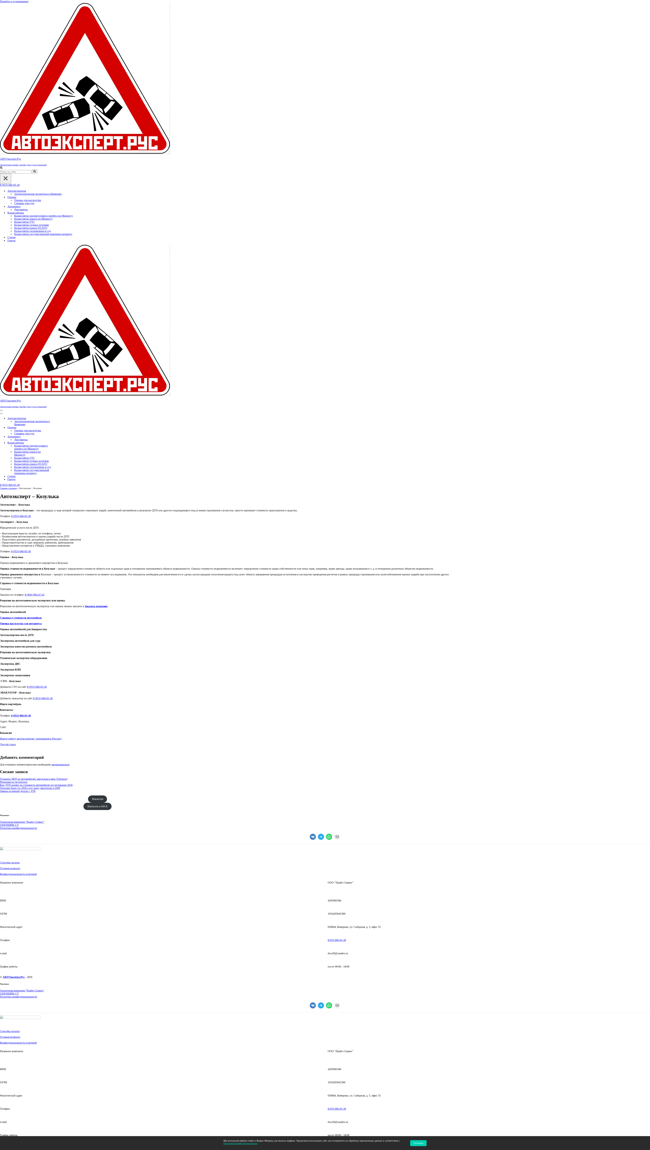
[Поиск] (1, 167)
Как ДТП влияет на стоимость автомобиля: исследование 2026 (36, 785)
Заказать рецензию (96, 606)
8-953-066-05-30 (337, 940)
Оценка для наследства (27, 200)
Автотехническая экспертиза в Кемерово (38, 194)
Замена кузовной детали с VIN (18, 791)
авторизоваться (60, 764)
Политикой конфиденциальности (240, 1143)
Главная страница (8, 488)
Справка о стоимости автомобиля (21, 617)
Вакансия (97, 798)
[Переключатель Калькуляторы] (59, 442)
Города (11, 240)
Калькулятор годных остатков (31, 224)
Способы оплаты (10, 862)
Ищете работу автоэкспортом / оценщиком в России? (31, 738)
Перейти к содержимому (14, 1)
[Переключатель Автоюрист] (59, 436)
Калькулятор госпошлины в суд (32, 231)
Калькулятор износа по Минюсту (33, 218)
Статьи (11, 237)
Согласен (418, 1143)
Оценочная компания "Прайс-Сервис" (22, 822)
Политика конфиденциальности (18, 828)
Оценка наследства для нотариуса (21, 623)
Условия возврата (10, 868)
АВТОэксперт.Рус (14, 977)
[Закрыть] (5, 179)
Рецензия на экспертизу (14, 782)
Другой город (8, 744)
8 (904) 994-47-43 (34, 594)
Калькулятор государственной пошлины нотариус (43, 234)
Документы (21, 209)
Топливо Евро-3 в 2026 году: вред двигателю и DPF (30, 788)
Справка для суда (24, 203)
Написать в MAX (98, 806)
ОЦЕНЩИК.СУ (9, 825)
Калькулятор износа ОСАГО (30, 228)
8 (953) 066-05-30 (10, 185)
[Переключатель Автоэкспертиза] (59, 418)
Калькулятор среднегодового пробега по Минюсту (43, 215)
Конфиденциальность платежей (18, 874)
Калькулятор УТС (24, 221)
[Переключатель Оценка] (59, 427)
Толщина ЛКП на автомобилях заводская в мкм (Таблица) (33, 779)
